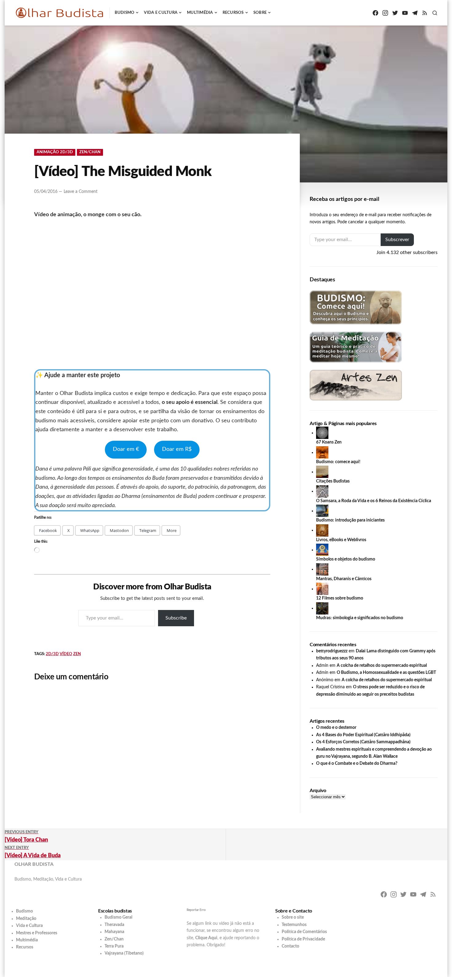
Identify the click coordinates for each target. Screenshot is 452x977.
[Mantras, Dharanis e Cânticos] (322, 569)
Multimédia (200, 13)
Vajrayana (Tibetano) (124, 953)
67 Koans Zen (329, 442)
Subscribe (176, 618)
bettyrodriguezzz (331, 651)
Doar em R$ (177, 449)
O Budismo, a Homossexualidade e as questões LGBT (386, 672)
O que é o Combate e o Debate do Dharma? (356, 763)
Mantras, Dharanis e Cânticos (343, 579)
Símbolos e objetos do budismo (345, 559)
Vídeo (66, 654)
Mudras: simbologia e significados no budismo (359, 618)
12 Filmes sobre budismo (339, 598)
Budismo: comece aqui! (338, 462)
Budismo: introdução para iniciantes (350, 520)
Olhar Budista (34, 864)
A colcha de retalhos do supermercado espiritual (382, 665)
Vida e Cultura (160, 13)
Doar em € (126, 449)
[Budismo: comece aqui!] (322, 452)
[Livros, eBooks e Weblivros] (322, 530)
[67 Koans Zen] (322, 433)
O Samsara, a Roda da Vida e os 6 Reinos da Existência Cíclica (373, 501)
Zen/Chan (90, 152)
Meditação (26, 918)
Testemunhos (294, 925)
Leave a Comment (80, 192)
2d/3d (52, 654)
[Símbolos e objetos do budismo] (322, 550)
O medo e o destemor (336, 727)
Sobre (260, 13)
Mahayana (114, 932)
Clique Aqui (206, 938)
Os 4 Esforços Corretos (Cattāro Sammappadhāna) (363, 742)
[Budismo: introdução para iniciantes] (322, 511)
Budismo (125, 13)
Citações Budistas (333, 481)
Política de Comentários (304, 932)
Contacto (290, 946)
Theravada (114, 925)
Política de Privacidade (303, 939)
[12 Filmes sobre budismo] (322, 589)
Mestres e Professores (36, 933)
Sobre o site (293, 917)
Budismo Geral (118, 917)
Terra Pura (114, 946)
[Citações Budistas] (322, 472)
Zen (77, 654)
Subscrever (397, 239)
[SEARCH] (435, 13)
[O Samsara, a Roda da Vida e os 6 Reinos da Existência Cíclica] (322, 491)
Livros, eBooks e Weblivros (341, 540)
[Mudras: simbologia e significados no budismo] (322, 608)
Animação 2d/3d (55, 152)
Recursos (233, 13)
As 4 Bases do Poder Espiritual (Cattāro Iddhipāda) (363, 735)
